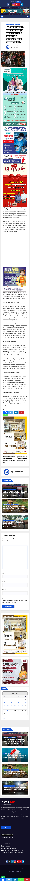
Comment (5, 544)
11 (8, 705)
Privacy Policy (18, 871)
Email (4, 581)
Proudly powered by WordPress (8, 868)
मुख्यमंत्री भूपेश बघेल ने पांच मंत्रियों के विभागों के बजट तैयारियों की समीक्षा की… (22, 458)
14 (18, 705)
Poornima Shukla (16, 495)
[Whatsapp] (5, 415)
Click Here (6, 827)
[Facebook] (5, 412)
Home (10, 871)
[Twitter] (10, 412)
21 (18, 708)
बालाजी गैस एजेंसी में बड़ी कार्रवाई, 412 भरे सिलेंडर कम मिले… (14, 523)
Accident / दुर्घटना (7, 504)
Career (5, 753)
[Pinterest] (21, 412)
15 (22, 705)
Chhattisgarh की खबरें (10, 24)
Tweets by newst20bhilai (7, 837)
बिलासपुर (14, 520)
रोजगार (9, 753)
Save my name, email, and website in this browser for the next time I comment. (14, 601)
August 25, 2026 (9, 743)
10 (4, 705)
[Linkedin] (16, 412)
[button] (3, 878)
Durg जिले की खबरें (12, 489)
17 (4, 708)
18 (8, 708)
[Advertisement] (15, 249)
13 (15, 705)
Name (4, 573)
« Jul (4, 718)
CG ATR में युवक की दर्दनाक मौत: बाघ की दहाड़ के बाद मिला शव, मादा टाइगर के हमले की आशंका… (14, 508)
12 (11, 705)
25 (8, 711)
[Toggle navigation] (14, 17)
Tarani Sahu (16, 46)
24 (4, 711)
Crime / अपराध (17, 24)
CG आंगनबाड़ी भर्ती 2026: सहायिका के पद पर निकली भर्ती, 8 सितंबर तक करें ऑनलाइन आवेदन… (14, 757)
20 (15, 708)
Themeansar (25, 868)
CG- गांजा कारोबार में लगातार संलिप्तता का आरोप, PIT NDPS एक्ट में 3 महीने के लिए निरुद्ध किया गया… (15, 493)
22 (22, 708)
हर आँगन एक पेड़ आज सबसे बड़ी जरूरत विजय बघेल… (15, 875)
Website (4, 589)
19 (11, 708)
